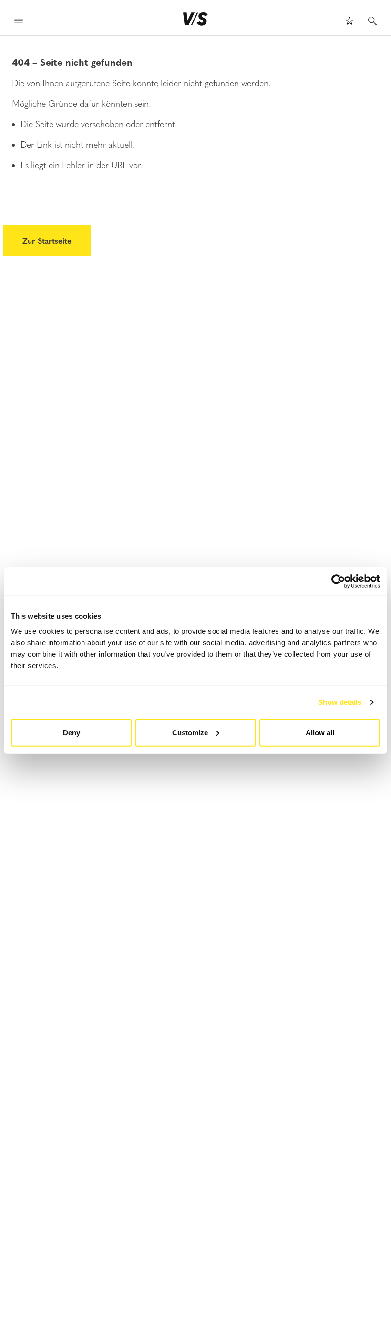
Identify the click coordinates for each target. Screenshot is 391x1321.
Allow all (320, 732)
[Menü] (18, 22)
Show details (339, 702)
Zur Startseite (47, 240)
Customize (190, 732)
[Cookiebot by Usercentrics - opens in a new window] (338, 581)
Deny (71, 732)
